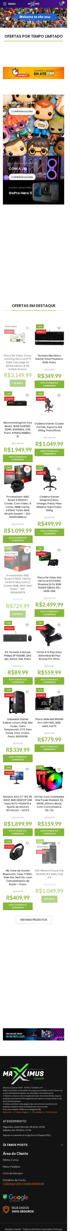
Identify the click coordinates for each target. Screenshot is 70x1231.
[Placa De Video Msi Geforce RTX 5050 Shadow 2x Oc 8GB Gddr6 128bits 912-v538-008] (49, 560)
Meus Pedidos (11, 1166)
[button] (49, 384)
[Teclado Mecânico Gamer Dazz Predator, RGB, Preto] (49, 338)
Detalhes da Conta (14, 1180)
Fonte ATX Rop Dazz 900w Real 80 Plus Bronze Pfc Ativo (49, 655)
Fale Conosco (51, 1112)
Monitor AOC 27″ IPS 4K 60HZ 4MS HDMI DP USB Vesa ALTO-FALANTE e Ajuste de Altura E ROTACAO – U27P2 (17, 803)
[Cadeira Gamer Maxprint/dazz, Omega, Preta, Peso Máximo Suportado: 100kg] (49, 479)
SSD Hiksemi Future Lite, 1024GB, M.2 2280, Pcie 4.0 (49, 874)
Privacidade (37, 1112)
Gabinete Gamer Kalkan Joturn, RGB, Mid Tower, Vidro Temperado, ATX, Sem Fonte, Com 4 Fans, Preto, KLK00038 (17, 728)
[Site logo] (33, 3)
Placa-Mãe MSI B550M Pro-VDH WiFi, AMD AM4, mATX (49, 723)
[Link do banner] (33, 73)
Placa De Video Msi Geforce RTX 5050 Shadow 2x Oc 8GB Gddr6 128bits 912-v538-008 (49, 584)
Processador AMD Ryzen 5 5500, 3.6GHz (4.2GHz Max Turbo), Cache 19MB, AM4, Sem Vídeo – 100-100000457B (18, 584)
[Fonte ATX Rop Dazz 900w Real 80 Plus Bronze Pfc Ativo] (49, 634)
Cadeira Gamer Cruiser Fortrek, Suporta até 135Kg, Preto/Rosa (49, 427)
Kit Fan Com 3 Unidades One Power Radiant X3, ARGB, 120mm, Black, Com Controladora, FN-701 (49, 803)
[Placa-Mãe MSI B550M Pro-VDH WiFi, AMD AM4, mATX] (49, 701)
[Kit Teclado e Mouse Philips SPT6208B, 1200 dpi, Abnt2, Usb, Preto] (18, 634)
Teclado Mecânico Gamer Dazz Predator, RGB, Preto (49, 359)
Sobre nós (7, 1112)
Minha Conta (10, 1159)
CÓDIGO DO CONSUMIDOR (23, 1184)
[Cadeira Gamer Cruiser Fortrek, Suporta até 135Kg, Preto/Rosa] (49, 405)
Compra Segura (22, 1112)
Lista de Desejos (13, 1173)
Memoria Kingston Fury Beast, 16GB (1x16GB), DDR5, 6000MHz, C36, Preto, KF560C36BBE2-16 (17, 429)
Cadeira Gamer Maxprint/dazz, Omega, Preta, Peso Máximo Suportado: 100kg (49, 503)
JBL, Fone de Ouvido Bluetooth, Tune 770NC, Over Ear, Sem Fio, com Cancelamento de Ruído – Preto (17, 877)
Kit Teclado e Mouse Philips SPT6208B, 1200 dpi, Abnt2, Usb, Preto (17, 655)
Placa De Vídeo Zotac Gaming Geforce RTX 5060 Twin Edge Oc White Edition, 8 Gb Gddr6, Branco (18, 362)
